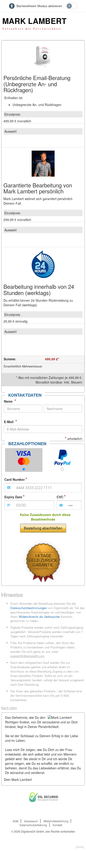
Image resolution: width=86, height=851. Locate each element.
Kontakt (57, 825)
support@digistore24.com (27, 656)
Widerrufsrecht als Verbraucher (39, 616)
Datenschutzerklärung (33, 825)
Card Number (14, 479)
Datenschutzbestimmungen (28, 608)
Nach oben (9, 707)
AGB (15, 821)
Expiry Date (13, 497)
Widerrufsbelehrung (56, 821)
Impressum (31, 821)
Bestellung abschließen (43, 528)
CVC (60, 497)
